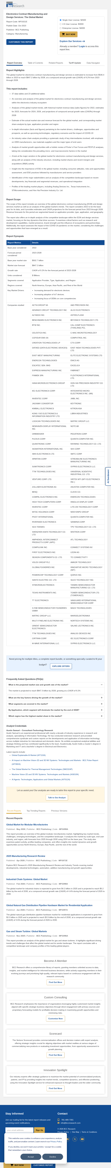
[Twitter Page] (74, 1139)
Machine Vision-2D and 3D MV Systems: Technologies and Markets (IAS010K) (45, 774)
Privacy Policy (56, 1141)
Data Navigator (93, 63)
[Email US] (67, 1139)
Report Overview (14, 63)
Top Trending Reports (36, 811)
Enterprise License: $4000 (73, 28)
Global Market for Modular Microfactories (27, 824)
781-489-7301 (67, 1120)
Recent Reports (14, 811)
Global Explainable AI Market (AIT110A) (29, 755)
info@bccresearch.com (71, 1123)
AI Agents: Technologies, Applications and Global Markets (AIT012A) (41, 779)
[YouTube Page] (82, 1139)
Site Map (75, 1132)
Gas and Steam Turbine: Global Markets (26, 931)
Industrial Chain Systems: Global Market (26, 879)
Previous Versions (59, 811)
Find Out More (55, 982)
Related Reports (56, 63)
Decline (53, 1157)
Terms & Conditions (89, 1132)
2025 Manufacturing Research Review (25, 856)
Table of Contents (35, 63)
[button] (56, 685)
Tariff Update (75, 63)
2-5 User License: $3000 (73, 24)
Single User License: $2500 (74, 20)
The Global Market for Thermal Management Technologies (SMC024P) (42, 769)
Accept (31, 1157)
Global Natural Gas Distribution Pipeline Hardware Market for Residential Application (49, 905)
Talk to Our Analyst (57, 797)
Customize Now (55, 1018)
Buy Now (70, 34)
